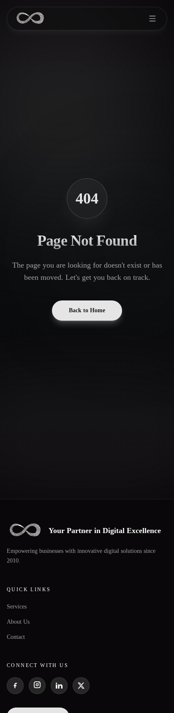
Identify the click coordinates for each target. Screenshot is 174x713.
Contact (16, 637)
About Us (18, 622)
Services (17, 606)
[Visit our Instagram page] (37, 685)
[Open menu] (152, 18)
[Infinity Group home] (30, 18)
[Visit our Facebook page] (15, 685)
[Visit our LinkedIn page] (59, 685)
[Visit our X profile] (81, 685)
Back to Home (87, 310)
